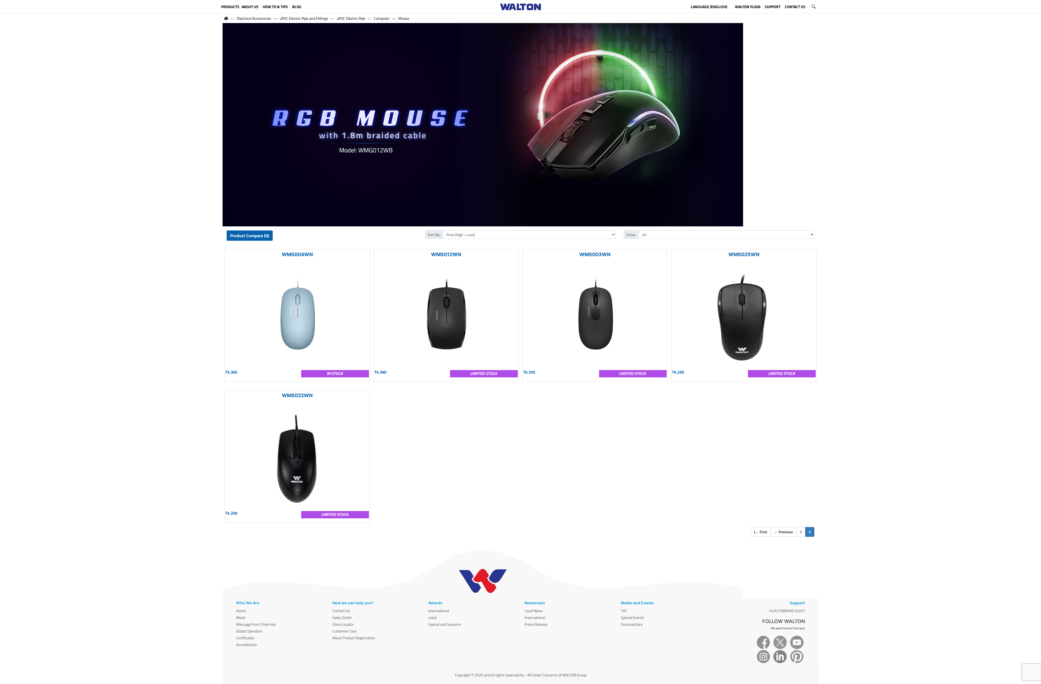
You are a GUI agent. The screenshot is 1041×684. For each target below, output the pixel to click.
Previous (783, 532)
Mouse (403, 18)
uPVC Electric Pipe (351, 18)
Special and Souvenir (444, 624)
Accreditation (246, 644)
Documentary (631, 624)
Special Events (632, 617)
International (438, 611)
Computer (382, 18)
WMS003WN (595, 254)
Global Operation (249, 631)
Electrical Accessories (254, 18)
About (240, 617)
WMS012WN (446, 254)
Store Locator (343, 624)
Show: (631, 234)
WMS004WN (297, 254)
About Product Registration (353, 638)
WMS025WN (743, 254)
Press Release (536, 624)
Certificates (245, 638)
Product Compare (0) (249, 235)
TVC (624, 611)
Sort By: (434, 234)
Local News (534, 611)
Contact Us (341, 611)
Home (241, 611)
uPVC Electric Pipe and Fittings (304, 18)
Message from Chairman (256, 624)
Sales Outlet (342, 617)
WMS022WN (297, 395)
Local (432, 617)
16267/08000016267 (787, 611)
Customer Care (344, 631)
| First (760, 532)
